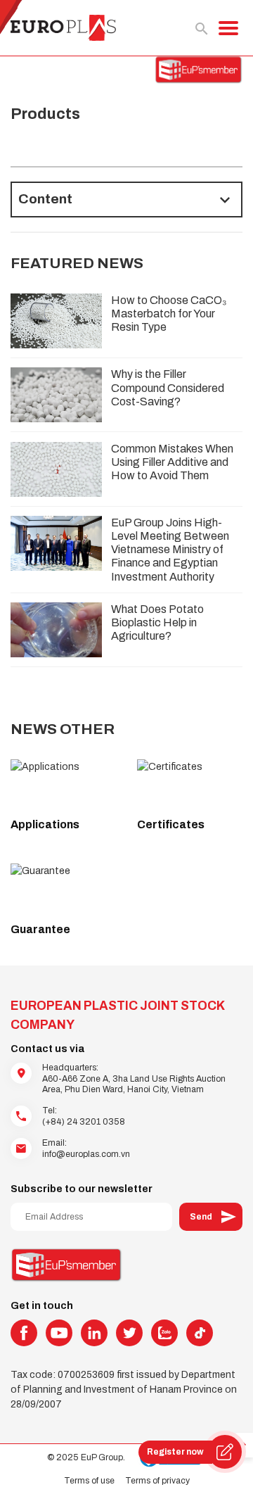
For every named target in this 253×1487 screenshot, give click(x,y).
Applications (45, 824)
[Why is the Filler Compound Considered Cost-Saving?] (56, 394)
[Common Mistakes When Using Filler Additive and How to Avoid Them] (56, 469)
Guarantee (40, 929)
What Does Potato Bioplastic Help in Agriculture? (157, 622)
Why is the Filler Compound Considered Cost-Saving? (167, 387)
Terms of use (89, 1481)
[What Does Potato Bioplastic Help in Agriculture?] (56, 629)
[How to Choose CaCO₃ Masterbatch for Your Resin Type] (56, 320)
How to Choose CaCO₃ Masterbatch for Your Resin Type (169, 313)
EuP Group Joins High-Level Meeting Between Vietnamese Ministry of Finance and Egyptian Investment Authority (170, 550)
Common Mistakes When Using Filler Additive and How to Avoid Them (172, 462)
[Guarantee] (63, 888)
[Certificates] (189, 784)
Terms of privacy (157, 1481)
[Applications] (63, 784)
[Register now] (225, 1452)
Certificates (171, 824)
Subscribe (210, 1217)
